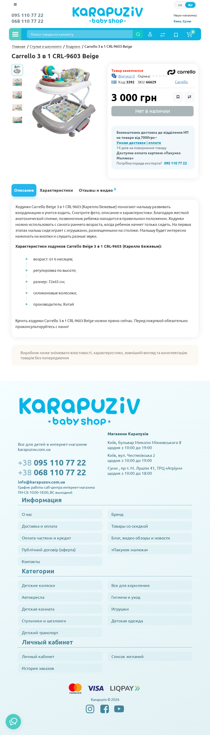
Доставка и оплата (39, 525)
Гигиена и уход (125, 596)
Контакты (31, 561)
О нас (27, 514)
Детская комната (38, 608)
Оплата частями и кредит (46, 537)
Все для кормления (130, 585)
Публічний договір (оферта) (49, 549)
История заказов (38, 668)
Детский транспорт (40, 632)
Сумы (187, 21)
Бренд (117, 514)
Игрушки (120, 608)
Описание (24, 190)
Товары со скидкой (129, 525)
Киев (177, 21)
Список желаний (127, 656)
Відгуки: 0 (126, 76)
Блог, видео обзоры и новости (140, 537)
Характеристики (56, 190)
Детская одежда (127, 620)
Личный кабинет (38, 656)
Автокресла (33, 596)
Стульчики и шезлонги (44, 620)
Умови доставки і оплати (139, 142)
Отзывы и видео (97, 189)
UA (180, 5)
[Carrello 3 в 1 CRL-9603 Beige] (64, 102)
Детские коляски (38, 585)
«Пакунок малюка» (129, 549)
